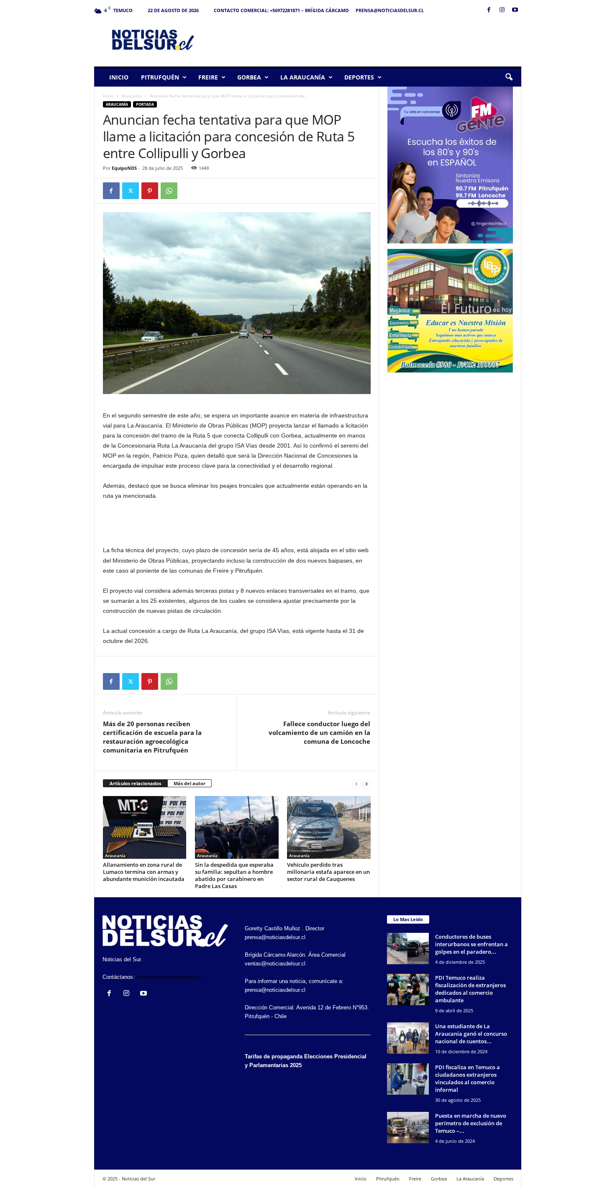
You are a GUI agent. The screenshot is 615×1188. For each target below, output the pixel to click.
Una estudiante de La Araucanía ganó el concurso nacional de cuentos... (471, 1033)
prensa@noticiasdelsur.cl (390, 10)
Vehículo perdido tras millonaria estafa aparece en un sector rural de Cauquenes (328, 872)
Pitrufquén (160, 77)
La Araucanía (302, 77)
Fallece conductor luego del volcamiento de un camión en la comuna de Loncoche (319, 732)
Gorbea (249, 77)
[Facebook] (489, 10)
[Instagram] (502, 10)
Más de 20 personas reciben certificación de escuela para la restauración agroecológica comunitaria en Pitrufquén (152, 736)
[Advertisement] (369, 39)
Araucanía (132, 96)
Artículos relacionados (135, 783)
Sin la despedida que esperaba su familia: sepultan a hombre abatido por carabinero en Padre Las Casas (234, 875)
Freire (208, 77)
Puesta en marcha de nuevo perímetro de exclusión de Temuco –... (470, 1123)
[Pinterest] (149, 190)
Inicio (118, 77)
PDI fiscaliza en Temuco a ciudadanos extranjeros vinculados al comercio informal (467, 1078)
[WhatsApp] (169, 190)
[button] (509, 77)
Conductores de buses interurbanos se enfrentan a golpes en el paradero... (471, 944)
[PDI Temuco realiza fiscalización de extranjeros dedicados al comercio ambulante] (408, 989)
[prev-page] (356, 783)
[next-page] (366, 783)
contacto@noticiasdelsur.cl (169, 977)
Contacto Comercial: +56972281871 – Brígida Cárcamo (281, 10)
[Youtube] (515, 10)
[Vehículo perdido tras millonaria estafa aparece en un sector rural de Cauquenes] (329, 827)
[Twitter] (130, 190)
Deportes (359, 77)
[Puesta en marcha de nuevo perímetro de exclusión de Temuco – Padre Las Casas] (408, 1127)
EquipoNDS (124, 168)
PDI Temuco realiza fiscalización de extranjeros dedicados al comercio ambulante (470, 989)
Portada (145, 104)
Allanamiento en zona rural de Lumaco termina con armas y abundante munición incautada (143, 872)
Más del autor (189, 783)
